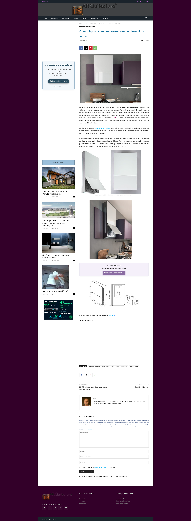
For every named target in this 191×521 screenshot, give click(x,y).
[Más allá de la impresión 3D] (58, 277)
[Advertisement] (114, 342)
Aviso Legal (120, 499)
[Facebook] (134, 1)
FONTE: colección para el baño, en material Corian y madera (93, 388)
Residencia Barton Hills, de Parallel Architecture (54, 192)
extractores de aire (107, 366)
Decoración (65, 18)
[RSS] (140, 1)
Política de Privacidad (88, 429)
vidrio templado (134, 366)
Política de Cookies (122, 503)
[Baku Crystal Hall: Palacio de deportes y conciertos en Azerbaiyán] (58, 210)
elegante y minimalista (102, 128)
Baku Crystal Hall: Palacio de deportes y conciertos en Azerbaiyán (55, 223)
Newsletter (45, 1)
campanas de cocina (94, 366)
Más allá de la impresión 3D (55, 291)
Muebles (105, 18)
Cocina (76, 18)
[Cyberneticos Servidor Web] (58, 310)
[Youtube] (147, 1)
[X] (143, 1)
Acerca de (82, 503)
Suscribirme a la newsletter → (114, 272)
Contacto (82, 501)
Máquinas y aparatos (89, 26)
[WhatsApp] (95, 48)
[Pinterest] (137, 1)
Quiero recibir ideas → (58, 81)
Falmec (111, 315)
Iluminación (94, 18)
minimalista (124, 366)
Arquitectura (53, 18)
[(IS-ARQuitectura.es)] (95, 9)
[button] (146, 18)
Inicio (45, 18)
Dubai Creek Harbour (142, 387)
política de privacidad (100, 467)
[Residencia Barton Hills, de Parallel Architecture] (58, 178)
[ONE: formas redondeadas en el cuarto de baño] (58, 243)
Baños (84, 18)
